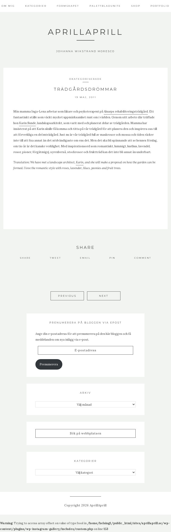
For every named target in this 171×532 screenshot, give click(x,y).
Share (25, 257)
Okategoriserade (85, 79)
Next (103, 295)
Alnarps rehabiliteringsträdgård (126, 111)
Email (85, 257)
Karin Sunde (27, 123)
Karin (79, 162)
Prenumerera (49, 364)
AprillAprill (85, 32)
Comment (142, 257)
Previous (67, 295)
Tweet (55, 257)
